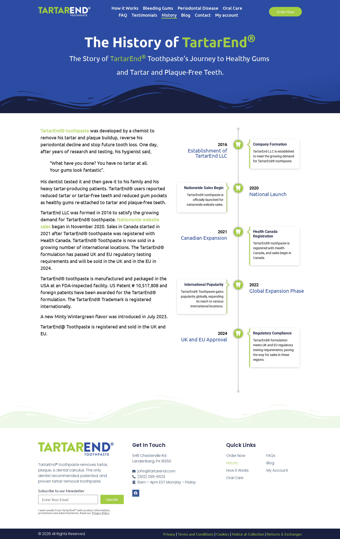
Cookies (222, 534)
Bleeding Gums (158, 8)
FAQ (123, 15)
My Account (277, 470)
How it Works (125, 8)
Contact (203, 15)
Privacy (169, 534)
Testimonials (144, 15)
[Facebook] (135, 493)
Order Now (235, 455)
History (169, 15)
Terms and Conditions (195, 534)
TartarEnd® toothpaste (64, 130)
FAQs (270, 455)
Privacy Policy (100, 513)
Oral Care (232, 8)
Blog (185, 15)
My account (226, 15)
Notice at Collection (248, 534)
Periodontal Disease (198, 8)
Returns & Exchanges (284, 534)
